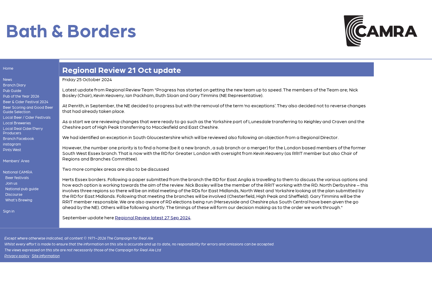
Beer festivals (17, 177)
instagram (12, 144)
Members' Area (16, 160)
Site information (46, 255)
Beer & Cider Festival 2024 (25, 101)
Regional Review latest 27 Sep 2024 (152, 217)
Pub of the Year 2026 (21, 96)
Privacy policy (16, 255)
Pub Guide (12, 90)
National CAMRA (17, 172)
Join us (11, 183)
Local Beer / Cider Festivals (27, 117)
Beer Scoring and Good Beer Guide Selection (28, 109)
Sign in (8, 211)
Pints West (12, 149)
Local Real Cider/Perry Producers (23, 130)
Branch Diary (14, 85)
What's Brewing (18, 200)
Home (8, 68)
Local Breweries (17, 123)
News (7, 79)
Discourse (13, 194)
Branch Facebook (18, 138)
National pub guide (21, 188)
